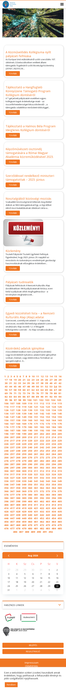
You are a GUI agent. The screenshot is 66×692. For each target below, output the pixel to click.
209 (24, 437)
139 (24, 413)
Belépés (33, 645)
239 (24, 447)
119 (24, 406)
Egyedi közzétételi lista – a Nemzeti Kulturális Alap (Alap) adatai (30, 315)
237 (12, 447)
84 (15, 396)
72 (19, 393)
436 (6, 514)
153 (48, 416)
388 (18, 498)
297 (12, 467)
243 (48, 447)
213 (48, 437)
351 (36, 484)
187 (12, 430)
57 (10, 389)
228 (18, 444)
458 (18, 521)
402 (42, 501)
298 (18, 467)
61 (28, 389)
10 (33, 376)
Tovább (13, 73)
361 (36, 487)
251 (36, 450)
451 (36, 518)
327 (12, 477)
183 (48, 427)
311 (36, 471)
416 (6, 508)
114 (54, 403)
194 (54, 430)
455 (60, 518)
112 (42, 403)
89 (37, 396)
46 (19, 386)
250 (30, 450)
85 (19, 396)
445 (60, 514)
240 (30, 447)
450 (30, 518)
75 (33, 393)
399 (24, 501)
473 (48, 525)
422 (42, 508)
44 (10, 386)
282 (42, 460)
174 (54, 423)
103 (47, 400)
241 (36, 447)
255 (60, 450)
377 (12, 494)
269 (24, 457)
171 (36, 423)
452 (42, 518)
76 (37, 393)
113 (48, 403)
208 (18, 437)
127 (12, 410)
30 (6, 383)
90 (42, 396)
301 (36, 467)
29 (59, 379)
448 (18, 518)
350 (30, 484)
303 (48, 467)
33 (19, 383)
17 (6, 379)
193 (48, 430)
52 (46, 386)
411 (36, 504)
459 (24, 521)
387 (12, 498)
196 (6, 433)
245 (60, 447)
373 (48, 491)
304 (54, 467)
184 (54, 427)
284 (54, 460)
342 (42, 481)
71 (15, 393)
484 (54, 528)
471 (36, 525)
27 (51, 379)
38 (42, 383)
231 (36, 444)
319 (24, 474)
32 (15, 383)
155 (60, 416)
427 (12, 511)
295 (60, 464)
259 (24, 454)
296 (6, 467)
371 (36, 491)
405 (60, 501)
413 (48, 504)
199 (24, 433)
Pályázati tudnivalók (19, 282)
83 (10, 396)
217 (12, 440)
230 (30, 444)
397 (12, 501)
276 (6, 460)
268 (18, 457)
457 (12, 521)
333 (48, 477)
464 (54, 521)
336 (6, 481)
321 (36, 474)
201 (36, 433)
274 (54, 457)
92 (51, 396)
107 (12, 403)
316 (6, 474)
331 (36, 477)
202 (42, 433)
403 (48, 501)
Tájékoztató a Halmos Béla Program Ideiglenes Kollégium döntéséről (31, 128)
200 (30, 433)
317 (12, 474)
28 (55, 379)
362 (42, 487)
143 (48, 413)
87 (28, 396)
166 (6, 423)
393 (48, 498)
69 (6, 393)
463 (48, 521)
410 (30, 504)
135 (60, 410)
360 (30, 487)
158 (18, 420)
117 (12, 406)
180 (30, 427)
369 (24, 491)
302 (42, 467)
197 (12, 433)
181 (36, 427)
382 (42, 494)
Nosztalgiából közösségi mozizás (28, 198)
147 (12, 416)
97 (15, 400)
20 (19, 379)
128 (18, 410)
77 (42, 393)
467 (12, 525)
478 (18, 528)
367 (12, 491)
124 (54, 406)
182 (42, 427)
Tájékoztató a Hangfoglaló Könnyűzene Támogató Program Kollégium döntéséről (28, 91)
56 (6, 389)
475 (60, 525)
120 (30, 406)
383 (48, 494)
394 (54, 498)
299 (24, 467)
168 (18, 423)
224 (54, 440)
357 (12, 487)
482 (42, 528)
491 (45, 531)
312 (42, 471)
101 (35, 400)
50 (37, 386)
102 (41, 400)
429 (24, 511)
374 (54, 491)
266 (6, 457)
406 (6, 504)
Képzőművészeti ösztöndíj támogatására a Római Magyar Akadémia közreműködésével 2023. (30, 153)
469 (24, 525)
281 (36, 460)
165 (60, 420)
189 (24, 430)
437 (12, 514)
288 (18, 464)
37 (37, 383)
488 (27, 531)
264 (54, 454)
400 (30, 501)
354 (54, 484)
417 (12, 508)
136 (6, 413)
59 (19, 389)
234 (54, 444)
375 (60, 491)
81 (59, 393)
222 (42, 440)
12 (42, 376)
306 (6, 471)
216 (6, 440)
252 (42, 450)
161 (36, 420)
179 (24, 427)
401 (36, 501)
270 (30, 457)
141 (36, 413)
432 (42, 511)
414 (54, 504)
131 (36, 410)
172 (42, 423)
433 (48, 511)
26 (46, 379)
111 (36, 403)
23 (33, 379)
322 (42, 474)
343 (48, 481)
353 (48, 484)
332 (42, 477)
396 (6, 501)
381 (36, 494)
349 (24, 484)
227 (12, 444)
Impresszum (31, 662)
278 (18, 460)
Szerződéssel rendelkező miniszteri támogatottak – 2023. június (30, 177)
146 (6, 416)
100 (29, 400)
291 (36, 464)
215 (60, 437)
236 (6, 447)
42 (59, 383)
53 (51, 386)
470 (30, 525)
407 (12, 504)
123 (48, 406)
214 (54, 437)
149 (24, 416)
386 (6, 498)
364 (54, 487)
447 (12, 518)
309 (24, 471)
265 (60, 454)
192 (42, 430)
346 (6, 484)
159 (24, 420)
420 (30, 508)
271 (36, 457)
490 (39, 531)
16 (60, 376)
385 (60, 494)
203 (48, 433)
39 (46, 383)
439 (24, 514)
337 (12, 481)
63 (37, 389)
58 (15, 389)
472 (42, 525)
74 (28, 393)
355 (60, 484)
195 (60, 430)
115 (60, 403)
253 (48, 450)
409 (24, 504)
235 (60, 444)
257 (12, 454)
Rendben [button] (11, 684)
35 (28, 383)
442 (42, 514)
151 (36, 416)
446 (6, 518)
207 (12, 437)
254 (54, 450)
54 (55, 386)
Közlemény (13, 251)
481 (36, 528)
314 (54, 471)
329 (24, 477)
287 (12, 464)
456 (6, 521)
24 (37, 379)
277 (12, 460)
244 (54, 447)
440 (30, 514)
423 (48, 508)
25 (42, 379)
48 (28, 386)
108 (18, 403)
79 (51, 393)
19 (15, 379)
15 (55, 376)
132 (42, 410)
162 (42, 420)
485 (60, 528)
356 (6, 487)
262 (42, 454)
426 (6, 511)
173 (48, 423)
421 (36, 508)
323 (48, 474)
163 (48, 420)
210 (30, 437)
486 (15, 531)
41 (55, 383)
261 (36, 454)
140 (30, 413)
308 (18, 471)
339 (24, 481)
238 (18, 447)
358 (18, 487)
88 (33, 396)
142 (42, 413)
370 (30, 491)
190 (30, 430)
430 (30, 511)
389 (24, 498)
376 (6, 494)
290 (30, 464)
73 (24, 393)
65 (46, 389)
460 (30, 521)
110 (30, 403)
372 (42, 491)
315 (60, 471)
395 (60, 498)
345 (60, 481)
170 (30, 423)
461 (36, 521)
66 (51, 389)
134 (54, 410)
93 (55, 396)
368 (18, 491)
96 (10, 400)
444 (54, 514)
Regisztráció (33, 651)
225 (60, 440)
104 (53, 400)
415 (60, 504)
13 (46, 376)
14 (51, 376)
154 (54, 416)
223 (48, 440)
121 (36, 406)
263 (48, 454)
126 (6, 410)
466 (6, 525)
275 (60, 457)
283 (48, 460)
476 (6, 528)
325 (60, 474)
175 (60, 423)
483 (48, 528)
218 (18, 440)
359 (24, 487)
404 (54, 501)
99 (24, 400)
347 (12, 484)
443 (48, 514)
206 (6, 437)
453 (48, 518)
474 (54, 525)
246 (6, 450)
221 (36, 440)
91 (46, 396)
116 (6, 406)
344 (54, 481)
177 (12, 427)
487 (21, 531)
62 (33, 389)
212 (42, 437)
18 (10, 379)
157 (12, 420)
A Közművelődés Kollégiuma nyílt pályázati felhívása (28, 54)
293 (48, 464)
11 (37, 376)
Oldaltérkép (31, 666)
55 (59, 386)
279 (24, 460)
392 (42, 498)
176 (6, 427)
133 (48, 410)
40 (51, 383)
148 (18, 416)
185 (60, 427)
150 (30, 416)
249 (24, 450)
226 (6, 444)
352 (42, 484)
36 (33, 383)
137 (12, 413)
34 (24, 383)
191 (36, 430)
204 (54, 433)
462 (42, 521)
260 (30, 454)
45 (15, 386)
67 (55, 389)
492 (51, 531)
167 (12, 423)
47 (24, 386)
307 (12, 471)
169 (24, 423)
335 (60, 477)
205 (60, 433)
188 (18, 430)
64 (42, 389)
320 (30, 474)
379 (24, 494)
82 (6, 396)
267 (12, 457)
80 (55, 393)
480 (30, 528)
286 (6, 464)
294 (54, 464)
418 (18, 508)
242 (42, 447)
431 (36, 511)
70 (10, 393)
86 (24, 396)
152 (42, 416)
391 (36, 498)
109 (24, 403)
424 (54, 508)
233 (48, 444)
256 (6, 454)
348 (18, 484)
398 (18, 501)
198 (18, 433)
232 (42, 444)
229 (24, 444)
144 (54, 413)
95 (6, 400)
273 (48, 457)
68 (59, 389)
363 (48, 487)
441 (36, 514)
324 (54, 474)
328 (18, 477)
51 (42, 386)
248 (18, 450)
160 (30, 420)
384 (54, 494)
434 (54, 511)
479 (24, 528)
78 (46, 393)
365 (60, 487)
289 (24, 464)
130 (30, 410)
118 (18, 406)
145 (60, 413)
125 (60, 406)
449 (24, 518)
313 (48, 471)
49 (33, 386)
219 (24, 440)
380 (30, 494)
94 (59, 396)
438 (18, 514)
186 (6, 430)
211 (36, 437)
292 (42, 464)
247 (12, 450)
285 (60, 460)
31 (10, 383)
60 (24, 389)
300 (30, 467)
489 (33, 531)
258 (18, 454)
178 (18, 427)
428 (18, 511)
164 (54, 420)
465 (60, 521)
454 (54, 518)
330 (30, 477)
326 (6, 477)
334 (54, 477)
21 (24, 379)
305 (60, 467)
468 (18, 525)
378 (18, 494)
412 (42, 504)
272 (42, 457)
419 (24, 508)
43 (6, 386)
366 (6, 491)
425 (60, 508)
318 (18, 474)
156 (6, 420)
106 (6, 403)
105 (59, 400)
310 (30, 471)
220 (30, 440)
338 (18, 481)
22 (28, 379)
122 (42, 406)
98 (19, 400)
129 (24, 410)
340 (30, 481)
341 (36, 481)
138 (18, 413)
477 (12, 528)
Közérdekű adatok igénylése (25, 348)
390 (30, 498)
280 (30, 460)
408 (18, 504)
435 (60, 511)
